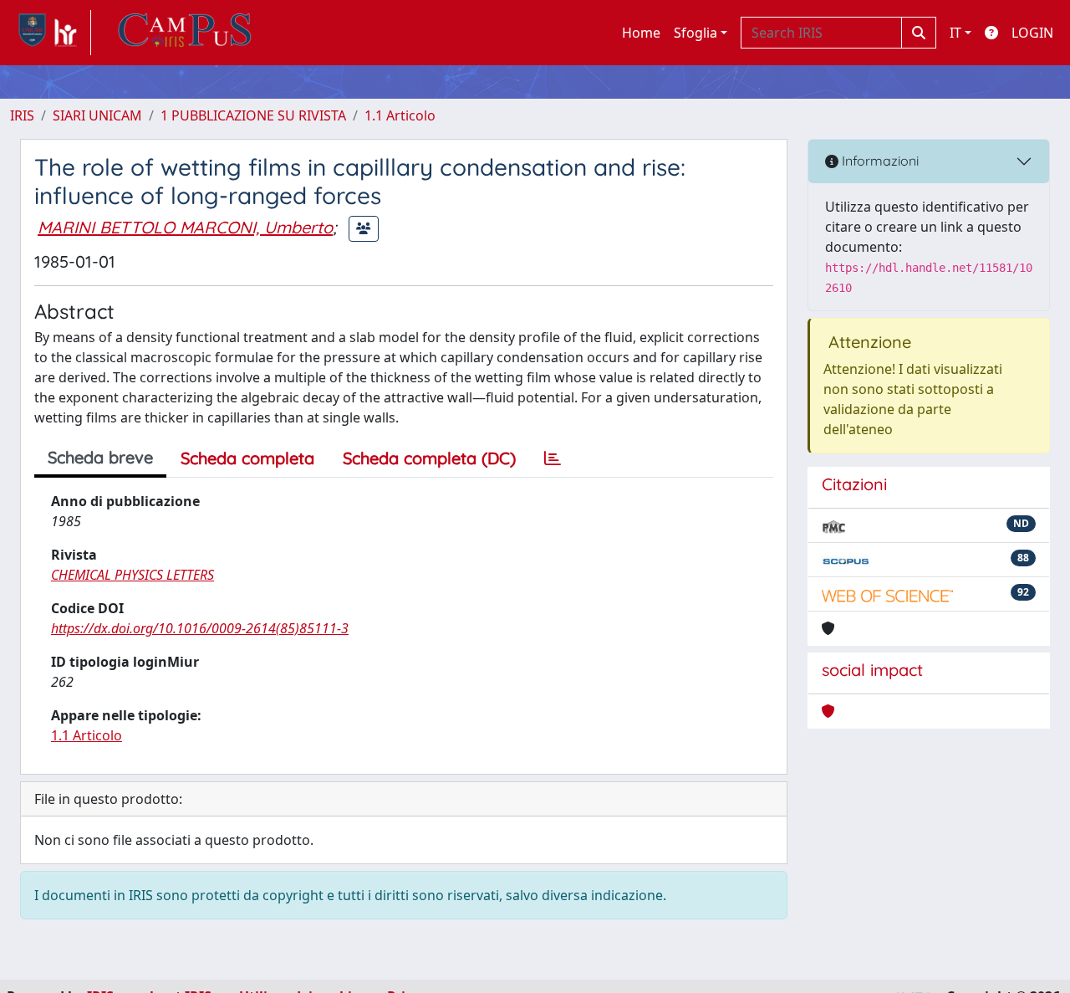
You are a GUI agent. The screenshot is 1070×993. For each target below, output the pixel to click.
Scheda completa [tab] (247, 458)
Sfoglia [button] (695, 32)
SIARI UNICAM (97, 115)
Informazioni (878, 160)
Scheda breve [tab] (100, 457)
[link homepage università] (184, 32)
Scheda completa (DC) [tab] (429, 458)
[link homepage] (50, 32)
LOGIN (1032, 32)
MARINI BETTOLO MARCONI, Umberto (185, 227)
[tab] (552, 458)
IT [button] (955, 32)
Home (641, 32)
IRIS (22, 115)
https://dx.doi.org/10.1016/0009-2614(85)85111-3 (200, 628)
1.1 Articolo (400, 115)
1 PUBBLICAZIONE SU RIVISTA (253, 115)
